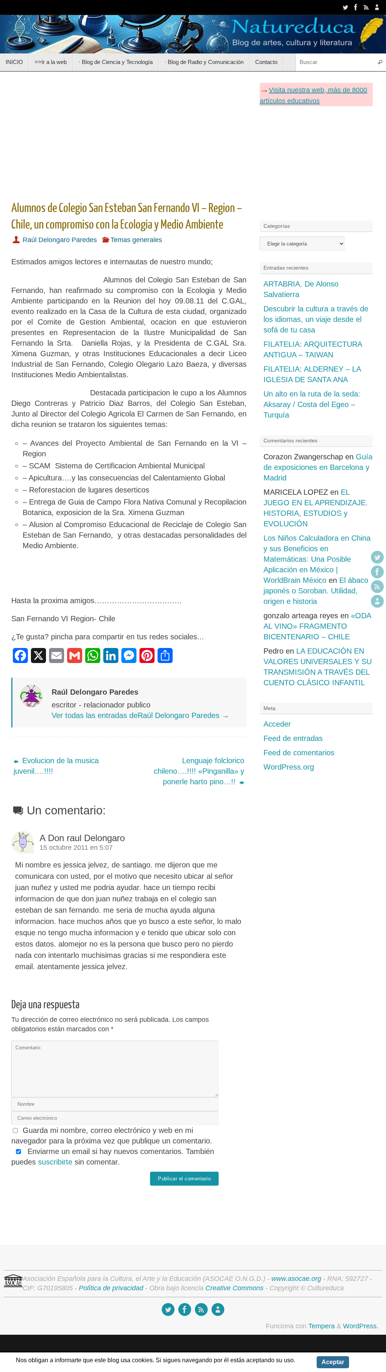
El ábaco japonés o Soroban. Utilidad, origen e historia (315, 590)
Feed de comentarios (298, 753)
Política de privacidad (111, 1288)
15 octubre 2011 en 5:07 (76, 847)
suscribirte (55, 1162)
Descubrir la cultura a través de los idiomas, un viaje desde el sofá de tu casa (315, 319)
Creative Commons (234, 1288)
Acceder (277, 724)
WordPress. (360, 1326)
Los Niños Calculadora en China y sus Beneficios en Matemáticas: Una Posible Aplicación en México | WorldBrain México (317, 559)
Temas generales (136, 240)
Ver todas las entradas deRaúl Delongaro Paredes (140, 715)
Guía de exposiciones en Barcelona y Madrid (317, 467)
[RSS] (366, 7)
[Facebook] (356, 7)
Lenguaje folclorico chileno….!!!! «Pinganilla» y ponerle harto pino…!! (199, 771)
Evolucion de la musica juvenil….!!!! (56, 765)
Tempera (321, 1326)
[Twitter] (345, 7)
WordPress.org (288, 767)
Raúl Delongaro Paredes (60, 240)
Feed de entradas (293, 738)
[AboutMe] (377, 7)
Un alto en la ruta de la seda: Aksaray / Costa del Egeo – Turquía (311, 404)
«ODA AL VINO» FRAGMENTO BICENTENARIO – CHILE (317, 626)
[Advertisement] (129, 133)
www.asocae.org (296, 1278)
